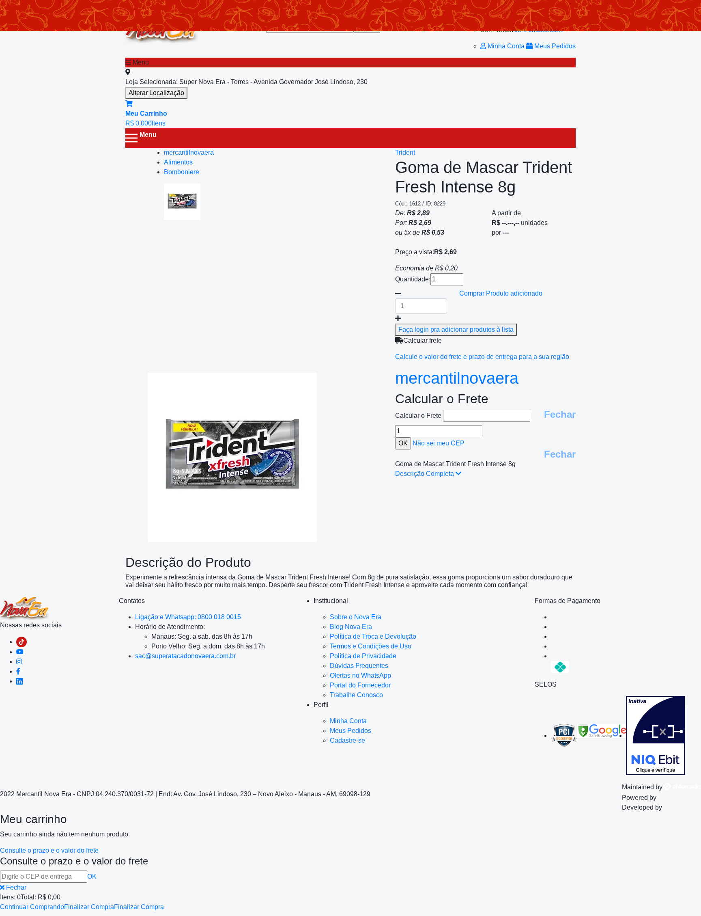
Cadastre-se (347, 740)
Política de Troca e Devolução (373, 636)
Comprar (500, 293)
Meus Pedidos (554, 46)
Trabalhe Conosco (356, 694)
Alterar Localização (156, 92)
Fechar (560, 414)
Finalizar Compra (89, 906)
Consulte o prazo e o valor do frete (49, 850)
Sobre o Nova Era (355, 617)
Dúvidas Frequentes (359, 665)
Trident (405, 152)
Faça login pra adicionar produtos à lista (456, 329)
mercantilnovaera (456, 378)
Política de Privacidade (363, 655)
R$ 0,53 (432, 232)
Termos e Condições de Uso (370, 646)
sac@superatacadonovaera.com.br (185, 655)
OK (92, 876)
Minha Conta (506, 46)
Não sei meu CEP (438, 443)
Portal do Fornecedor (360, 685)
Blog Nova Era (351, 626)
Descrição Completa (425, 473)
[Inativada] (655, 735)
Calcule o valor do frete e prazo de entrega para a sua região (482, 356)
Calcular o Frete (419, 415)
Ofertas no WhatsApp (360, 675)
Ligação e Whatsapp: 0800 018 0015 (188, 617)
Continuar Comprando (32, 906)
